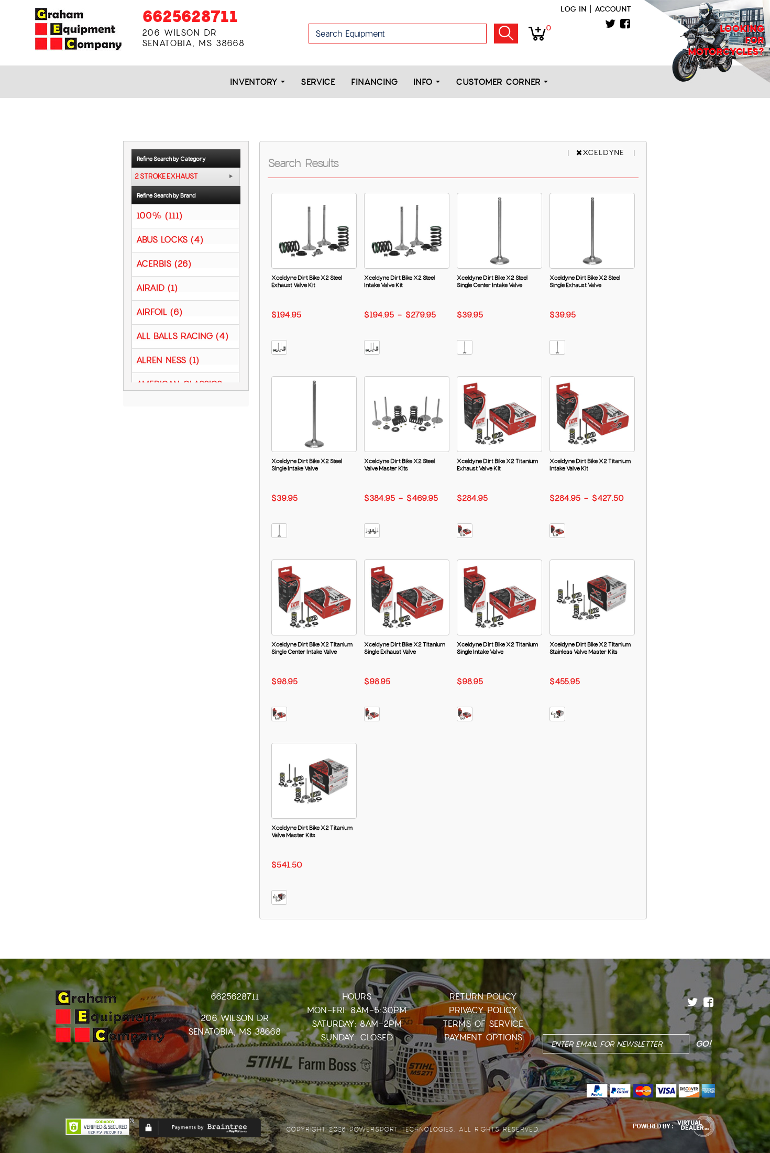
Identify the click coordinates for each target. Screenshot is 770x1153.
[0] (537, 33)
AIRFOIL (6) (159, 311)
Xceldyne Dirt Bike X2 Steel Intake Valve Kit (399, 281)
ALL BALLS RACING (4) (182, 336)
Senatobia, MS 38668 (234, 1031)
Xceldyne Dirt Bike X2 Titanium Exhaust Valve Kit (497, 464)
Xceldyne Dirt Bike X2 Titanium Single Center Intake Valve (312, 648)
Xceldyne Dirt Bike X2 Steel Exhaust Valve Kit (306, 281)
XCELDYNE (605, 152)
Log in (573, 9)
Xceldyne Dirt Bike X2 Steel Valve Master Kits (399, 464)
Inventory (255, 81)
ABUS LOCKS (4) (169, 239)
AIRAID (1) (157, 287)
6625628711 (190, 16)
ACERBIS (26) (163, 263)
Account (613, 9)
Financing (374, 81)
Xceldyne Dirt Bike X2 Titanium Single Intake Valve (497, 648)
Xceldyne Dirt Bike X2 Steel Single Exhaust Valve (584, 281)
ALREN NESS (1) (167, 360)
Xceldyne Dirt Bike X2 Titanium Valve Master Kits (312, 831)
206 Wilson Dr (235, 1018)
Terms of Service (483, 1023)
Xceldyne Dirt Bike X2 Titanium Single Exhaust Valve (404, 648)
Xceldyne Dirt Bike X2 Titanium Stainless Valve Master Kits (590, 648)
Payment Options (483, 1037)
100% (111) (159, 215)
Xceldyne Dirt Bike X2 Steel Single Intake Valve (306, 464)
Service (318, 81)
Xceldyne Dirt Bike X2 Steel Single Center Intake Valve (492, 281)
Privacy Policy (483, 1010)
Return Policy (483, 996)
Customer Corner (500, 81)
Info (424, 81)
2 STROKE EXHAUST (166, 176)
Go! (506, 33)
